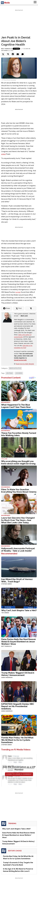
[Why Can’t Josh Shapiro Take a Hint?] (19, 598)
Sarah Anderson (6, 677)
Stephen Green (6, 584)
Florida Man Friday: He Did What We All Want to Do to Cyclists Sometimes (17, 740)
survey (18, 292)
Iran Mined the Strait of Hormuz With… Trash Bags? (17, 580)
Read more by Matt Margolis (25, 364)
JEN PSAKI (9, 373)
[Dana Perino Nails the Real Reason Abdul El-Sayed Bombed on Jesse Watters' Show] (19, 626)
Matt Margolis (6, 48)
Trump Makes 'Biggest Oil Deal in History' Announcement (17, 674)
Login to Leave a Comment (19, 774)
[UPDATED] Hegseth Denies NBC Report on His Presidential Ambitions (17, 706)
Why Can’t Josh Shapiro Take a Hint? (19, 610)
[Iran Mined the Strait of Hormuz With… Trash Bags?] (19, 566)
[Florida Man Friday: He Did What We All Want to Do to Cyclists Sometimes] (19, 725)
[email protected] (20, 360)
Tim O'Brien (5, 612)
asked (3, 154)
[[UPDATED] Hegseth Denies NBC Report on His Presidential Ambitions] (19, 691)
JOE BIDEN (18, 373)
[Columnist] (7, 317)
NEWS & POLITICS (15, 368)
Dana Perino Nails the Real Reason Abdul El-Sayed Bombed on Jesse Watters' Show (18, 641)
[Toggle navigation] (35, 2)
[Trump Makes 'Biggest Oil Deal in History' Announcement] (19, 660)
